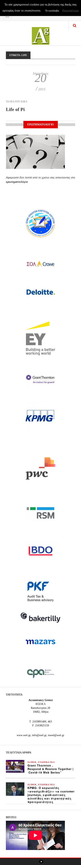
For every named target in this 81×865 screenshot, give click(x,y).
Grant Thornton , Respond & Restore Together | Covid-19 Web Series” (51, 768)
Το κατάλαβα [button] (52, 10)
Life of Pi (15, 109)
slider (32, 762)
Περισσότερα (70, 10)
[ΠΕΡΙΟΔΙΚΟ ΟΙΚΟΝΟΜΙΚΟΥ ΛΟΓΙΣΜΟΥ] (40, 33)
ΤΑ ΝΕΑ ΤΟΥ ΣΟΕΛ (16, 101)
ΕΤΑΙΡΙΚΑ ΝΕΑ (46, 762)
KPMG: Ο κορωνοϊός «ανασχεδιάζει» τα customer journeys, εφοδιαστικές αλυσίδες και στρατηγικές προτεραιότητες (51, 795)
